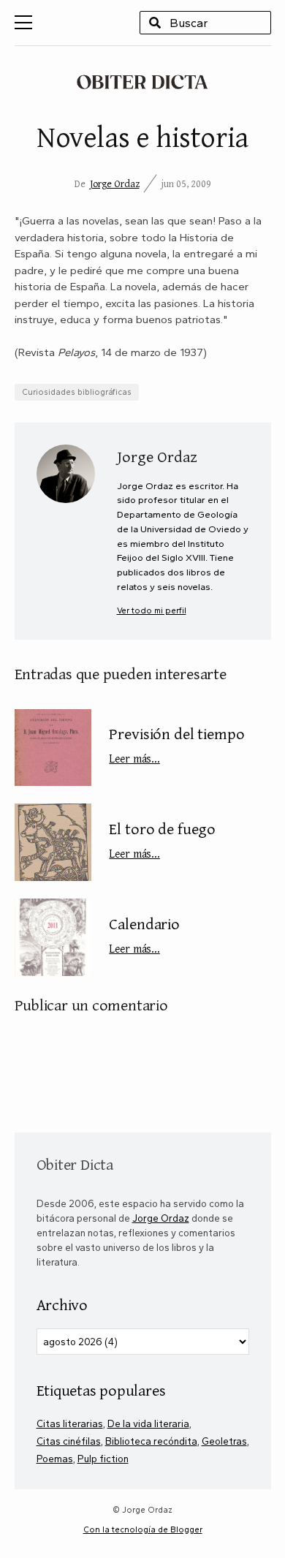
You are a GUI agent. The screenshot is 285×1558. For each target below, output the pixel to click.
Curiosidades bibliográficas (77, 392)
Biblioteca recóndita (151, 1441)
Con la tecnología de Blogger (142, 1529)
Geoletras (224, 1441)
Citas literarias (70, 1423)
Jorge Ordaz (115, 183)
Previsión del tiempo (176, 744)
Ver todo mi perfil (151, 610)
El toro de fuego (162, 839)
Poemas (55, 1458)
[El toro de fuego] (53, 841)
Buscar (155, 22)
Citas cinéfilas (69, 1441)
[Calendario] (53, 937)
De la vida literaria (148, 1423)
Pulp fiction (103, 1458)
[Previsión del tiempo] (53, 747)
